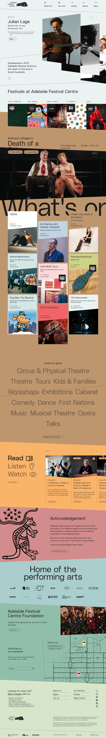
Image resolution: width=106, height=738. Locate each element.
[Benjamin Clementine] (80, 49)
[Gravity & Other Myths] (66, 588)
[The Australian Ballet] (66, 597)
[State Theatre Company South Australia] (53, 597)
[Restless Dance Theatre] (12, 597)
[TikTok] (97, 706)
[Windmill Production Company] (80, 597)
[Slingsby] (26, 597)
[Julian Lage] (61, 40)
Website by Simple (94, 734)
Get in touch (14, 694)
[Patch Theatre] (93, 588)
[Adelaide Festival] (12, 588)
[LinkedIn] (97, 703)
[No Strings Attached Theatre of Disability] (80, 588)
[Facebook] (97, 691)
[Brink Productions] (53, 588)
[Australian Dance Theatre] (39, 588)
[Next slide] (96, 451)
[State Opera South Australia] (39, 597)
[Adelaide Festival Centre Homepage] (17, 4)
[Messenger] (97, 697)
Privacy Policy (79, 734)
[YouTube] (97, 700)
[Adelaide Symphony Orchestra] (26, 588)
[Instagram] (97, 694)
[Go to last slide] (93, 451)
